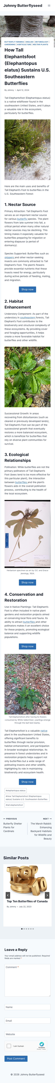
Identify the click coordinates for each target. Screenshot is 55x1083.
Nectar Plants (40, 44)
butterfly (22, 218)
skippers (10, 257)
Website (10, 1034)
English (30, 42)
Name (9, 1007)
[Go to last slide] (8, 895)
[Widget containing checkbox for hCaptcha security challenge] (26, 1046)
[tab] (22, 929)
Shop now (27, 289)
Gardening (10, 44)
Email (9, 1020)
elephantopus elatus (15, 790)
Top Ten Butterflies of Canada (27, 901)
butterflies (21, 482)
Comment (12, 967)
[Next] (47, 895)
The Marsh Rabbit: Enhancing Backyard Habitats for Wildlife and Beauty (41, 829)
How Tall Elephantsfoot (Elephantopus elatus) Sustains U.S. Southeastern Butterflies (26, 797)
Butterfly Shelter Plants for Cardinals (12, 825)
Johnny (10, 90)
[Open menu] (49, 5)
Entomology (41, 42)
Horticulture (24, 44)
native (43, 730)
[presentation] (27, 880)
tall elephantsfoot (14, 805)
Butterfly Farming (14, 42)
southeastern (28, 317)
